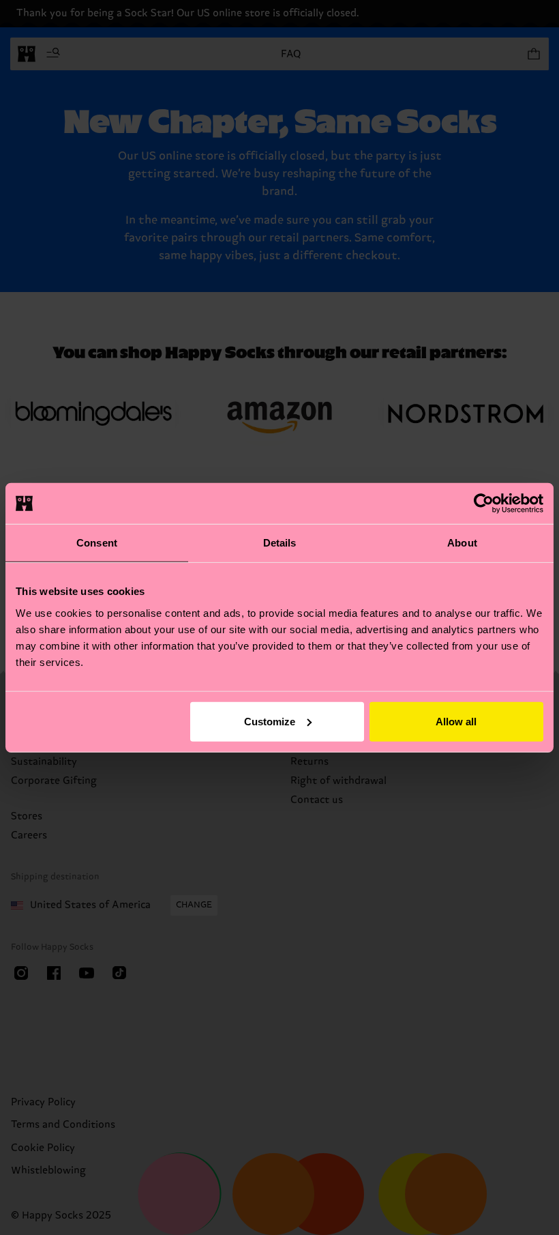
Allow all (456, 721)
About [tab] (462, 543)
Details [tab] (280, 543)
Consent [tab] (96, 543)
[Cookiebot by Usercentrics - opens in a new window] (483, 503)
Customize (269, 721)
